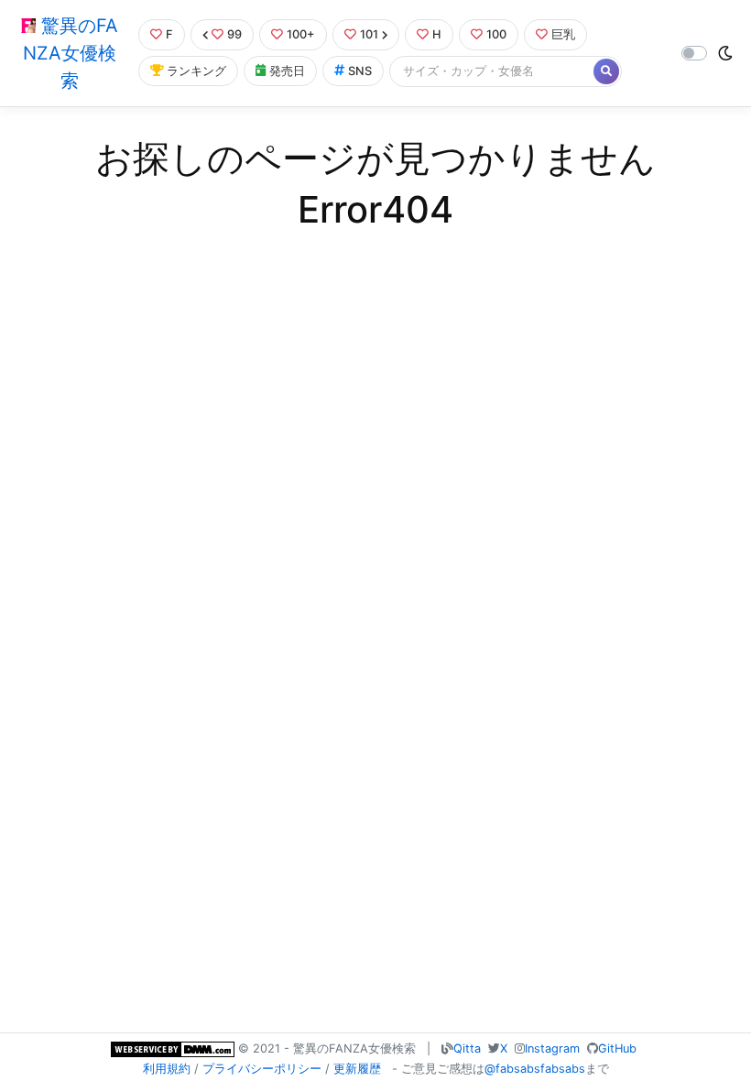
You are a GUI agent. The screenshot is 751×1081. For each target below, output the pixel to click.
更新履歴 (357, 1069)
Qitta (467, 1048)
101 (369, 34)
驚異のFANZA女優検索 (70, 53)
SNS (360, 71)
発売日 (287, 71)
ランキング (196, 71)
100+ (301, 34)
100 (496, 34)
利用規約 (166, 1069)
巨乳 (563, 34)
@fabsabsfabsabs (534, 1069)
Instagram (552, 1048)
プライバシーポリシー (261, 1069)
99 (234, 34)
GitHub (617, 1048)
